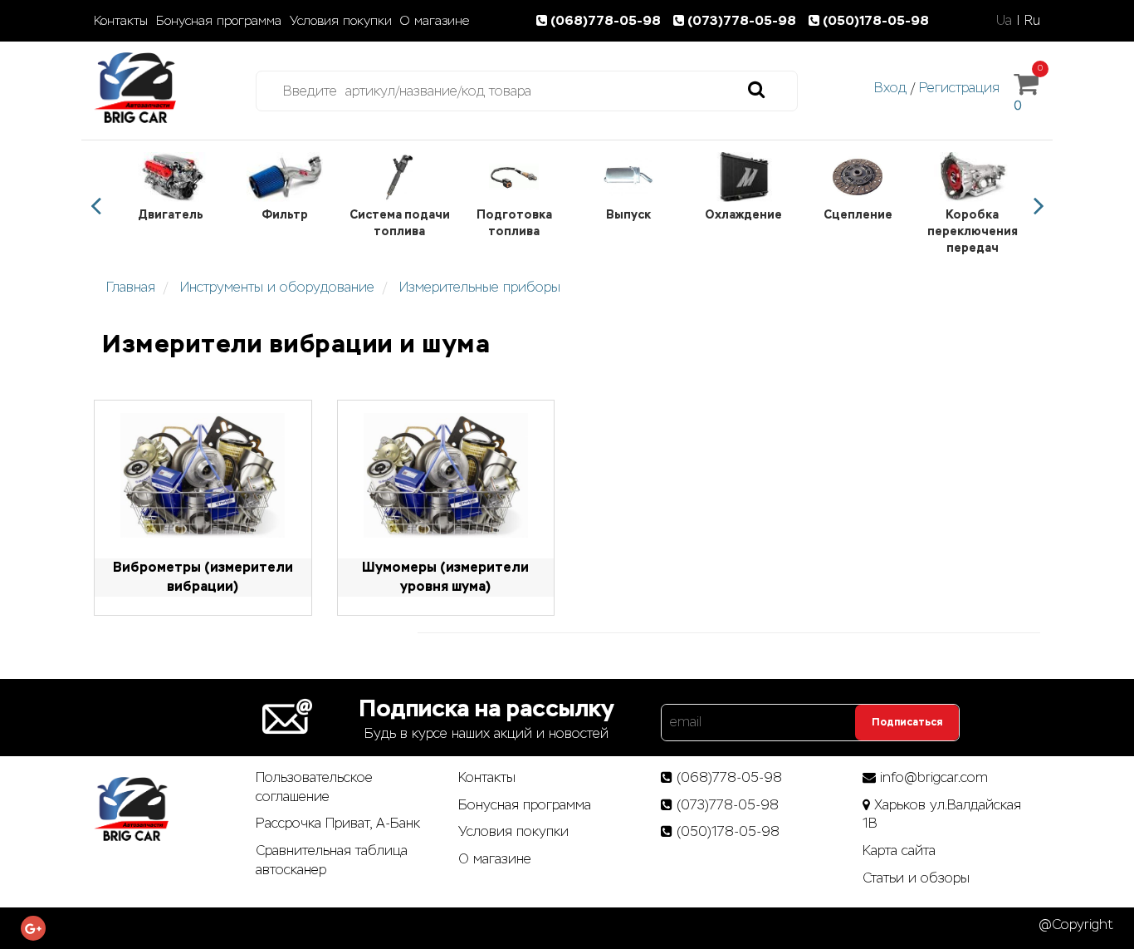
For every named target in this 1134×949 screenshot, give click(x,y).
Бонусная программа (218, 20)
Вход (890, 88)
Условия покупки (341, 20)
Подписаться (907, 722)
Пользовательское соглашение (314, 787)
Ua (1004, 20)
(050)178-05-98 (875, 20)
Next (1038, 206)
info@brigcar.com (934, 777)
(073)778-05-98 (743, 20)
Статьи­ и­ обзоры (916, 878)
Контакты (121, 20)
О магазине (434, 20)
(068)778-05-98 (607, 20)
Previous (95, 206)
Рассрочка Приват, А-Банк (338, 823)
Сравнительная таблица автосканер (332, 860)
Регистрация (959, 88)
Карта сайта (899, 850)
